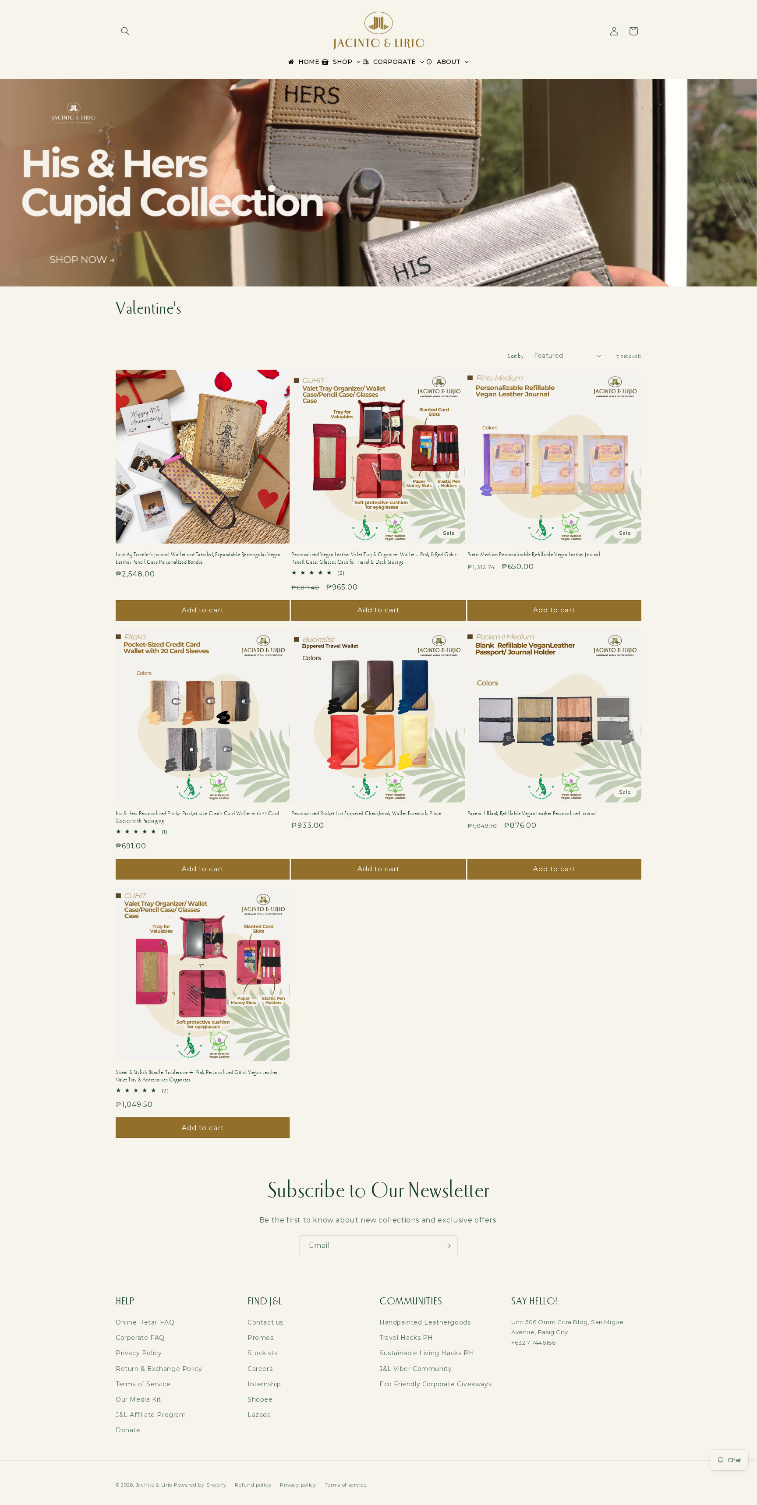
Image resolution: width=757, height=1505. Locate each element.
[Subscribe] (447, 1246)
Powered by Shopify (200, 1485)
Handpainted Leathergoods (424, 1322)
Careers (260, 1369)
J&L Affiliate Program (151, 1415)
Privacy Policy (139, 1353)
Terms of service (345, 1484)
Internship (264, 1384)
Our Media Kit (138, 1399)
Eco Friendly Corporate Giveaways (435, 1384)
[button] (125, 31)
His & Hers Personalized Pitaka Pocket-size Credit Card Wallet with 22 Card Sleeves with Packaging (197, 817)
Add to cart (203, 610)
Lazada (259, 1415)
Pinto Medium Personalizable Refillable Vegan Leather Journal (534, 554)
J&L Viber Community (415, 1369)
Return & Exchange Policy (159, 1369)
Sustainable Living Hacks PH (426, 1353)
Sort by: (516, 356)
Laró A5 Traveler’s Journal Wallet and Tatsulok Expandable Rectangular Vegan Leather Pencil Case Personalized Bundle (198, 558)
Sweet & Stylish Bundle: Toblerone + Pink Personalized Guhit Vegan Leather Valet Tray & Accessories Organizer (197, 1076)
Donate (128, 1430)
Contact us (265, 1322)
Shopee (260, 1399)
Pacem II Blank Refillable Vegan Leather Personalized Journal (532, 813)
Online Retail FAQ (145, 1322)
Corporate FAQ (140, 1338)
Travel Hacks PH (406, 1338)
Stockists (262, 1353)
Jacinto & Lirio (154, 1485)
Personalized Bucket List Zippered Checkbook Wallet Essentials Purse (366, 813)
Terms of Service (143, 1384)
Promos (261, 1338)
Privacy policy (298, 1484)
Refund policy (253, 1484)
